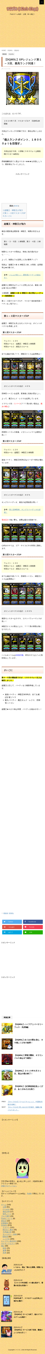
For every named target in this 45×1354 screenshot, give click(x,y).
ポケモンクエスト (8, 1243)
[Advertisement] (22, 32)
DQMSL (11, 913)
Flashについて (6, 1218)
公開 (4, 1207)
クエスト (6, 1227)
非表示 (16, 206)
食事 (4, 1250)
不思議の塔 (7, 1232)
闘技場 (6, 913)
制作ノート (7, 1214)
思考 (4, 1253)
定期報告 (4, 1223)
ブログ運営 (5, 1216)
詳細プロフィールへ (9, 1186)
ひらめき (6, 1209)
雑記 (3, 1246)
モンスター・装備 (10, 1234)
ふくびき (6, 1239)
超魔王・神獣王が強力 (13, 210)
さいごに (7, 216)
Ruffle (29, 1194)
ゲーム (3, 1205)
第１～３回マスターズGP (14, 213)
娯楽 (4, 1248)
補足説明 (6, 1212)
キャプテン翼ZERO (8, 1241)
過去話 (3, 1221)
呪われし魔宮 (8, 1230)
